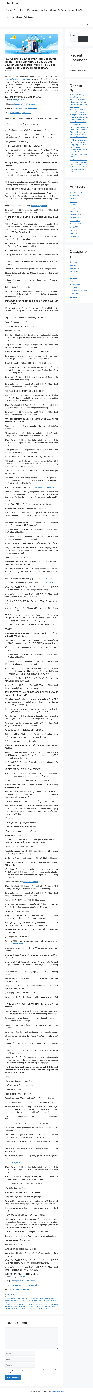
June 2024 (73, 233)
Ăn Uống (35, 10)
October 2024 (75, 221)
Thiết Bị (79, 10)
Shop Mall (73, 278)
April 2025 (73, 205)
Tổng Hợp (73, 297)
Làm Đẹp (43, 10)
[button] (86, 23)
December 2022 (75, 236)
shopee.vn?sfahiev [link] (30, 882)
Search (72, 35)
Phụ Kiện (70, 10)
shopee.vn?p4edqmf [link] (39, 206)
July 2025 (73, 198)
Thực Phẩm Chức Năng (78, 290)
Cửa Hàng (73, 265)
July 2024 (73, 230)
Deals (16, 10)
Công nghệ (74, 262)
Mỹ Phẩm (52, 10)
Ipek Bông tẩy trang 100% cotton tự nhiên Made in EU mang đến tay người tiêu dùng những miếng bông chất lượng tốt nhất (79, 132)
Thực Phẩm (9, 17)
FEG (8, 1296)
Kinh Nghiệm (28, 17)
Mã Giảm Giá (74, 268)
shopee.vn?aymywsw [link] (13, 1163)
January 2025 (75, 211)
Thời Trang (62, 10)
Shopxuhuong (75, 284)
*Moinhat (8, 10)
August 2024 (74, 227)
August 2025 (74, 195)
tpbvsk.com (12, 3)
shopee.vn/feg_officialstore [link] (24, 104)
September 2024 (76, 224)
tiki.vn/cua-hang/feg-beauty (20, 113)
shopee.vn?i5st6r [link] (46, 583)
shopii (72, 281)
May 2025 (73, 202)
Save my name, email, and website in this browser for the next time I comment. (31, 1371)
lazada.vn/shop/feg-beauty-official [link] (26, 108)
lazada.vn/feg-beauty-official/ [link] (46, 487)
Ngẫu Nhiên (74, 271)
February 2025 (75, 208)
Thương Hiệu (25, 10)
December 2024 (75, 214)
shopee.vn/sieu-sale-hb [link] (14, 944)
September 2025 (76, 192)
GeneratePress (58, 1391)
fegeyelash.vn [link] (19, 100)
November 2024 (75, 217)
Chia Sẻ (19, 17)
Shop (71, 275)
